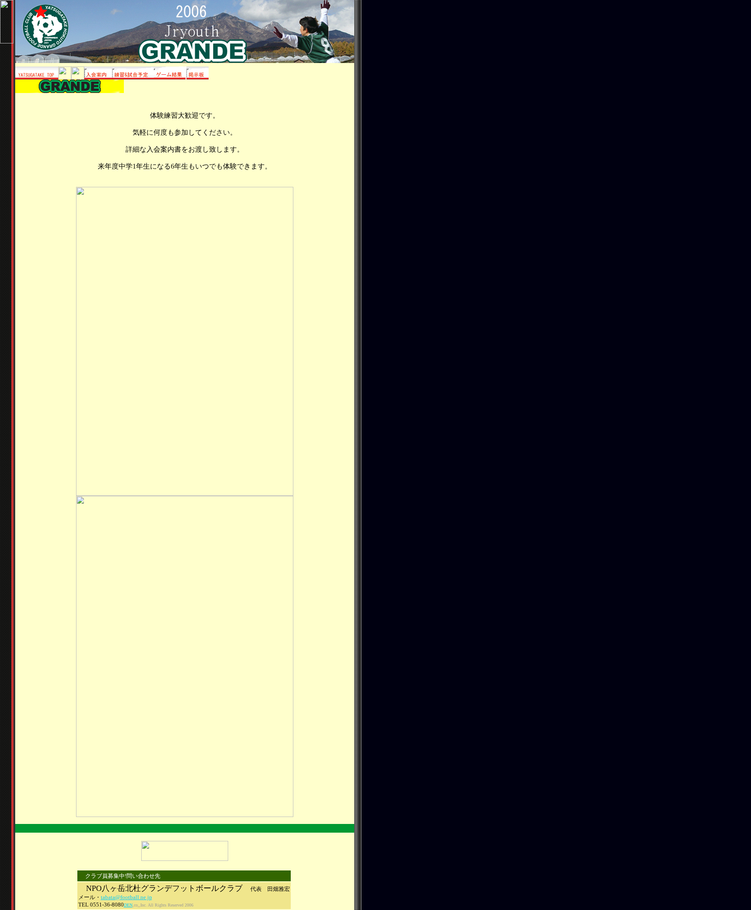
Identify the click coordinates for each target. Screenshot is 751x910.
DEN (128, 905)
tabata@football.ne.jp (126, 897)
